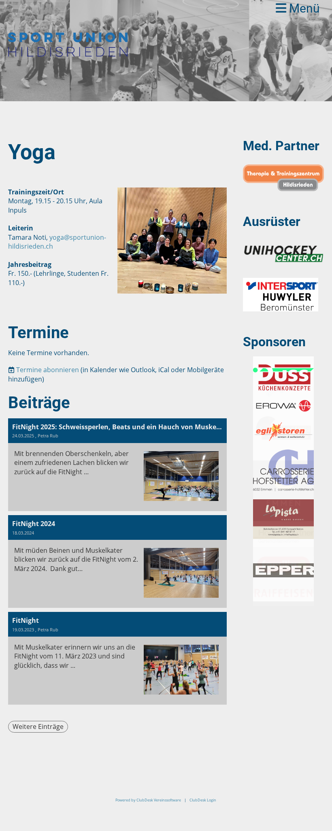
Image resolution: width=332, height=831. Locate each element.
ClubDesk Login (202, 800)
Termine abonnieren (47, 369)
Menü (303, 8)
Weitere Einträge (38, 726)
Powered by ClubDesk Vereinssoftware (148, 800)
